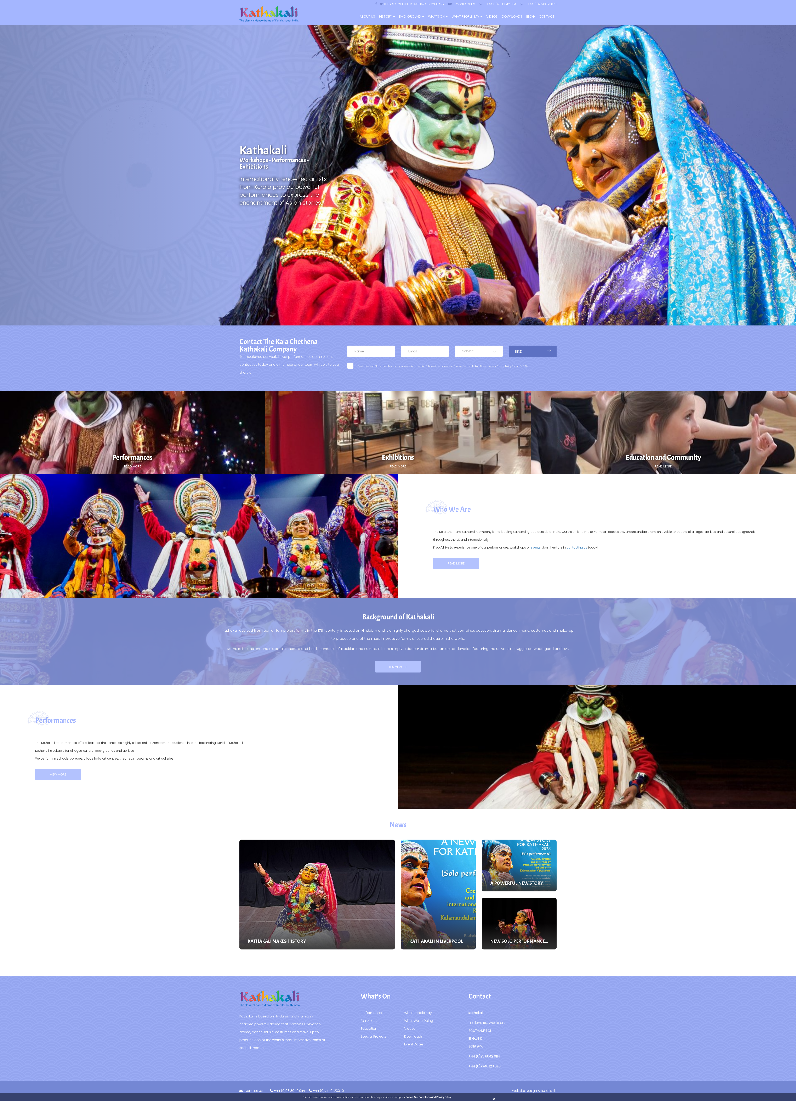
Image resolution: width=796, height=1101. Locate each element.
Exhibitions (369, 1020)
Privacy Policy (504, 366)
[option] (398, 175)
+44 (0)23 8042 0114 (501, 4)
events (536, 547)
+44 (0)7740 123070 (542, 4)
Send (518, 351)
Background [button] (410, 16)
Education (369, 1028)
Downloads (512, 16)
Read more (456, 563)
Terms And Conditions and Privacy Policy (428, 1097)
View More (58, 774)
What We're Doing (418, 1020)
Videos (492, 16)
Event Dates (414, 1044)
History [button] (386, 16)
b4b (553, 1090)
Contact (547, 16)
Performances (372, 1012)
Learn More (398, 667)
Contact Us (465, 4)
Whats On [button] (436, 16)
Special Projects (373, 1036)
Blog (530, 16)
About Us (367, 16)
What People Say (418, 1012)
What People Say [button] (466, 16)
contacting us (577, 547)
